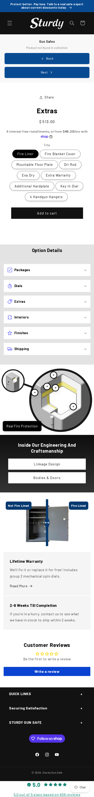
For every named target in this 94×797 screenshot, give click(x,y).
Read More (19, 586)
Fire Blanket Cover (60, 154)
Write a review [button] (47, 671)
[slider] (47, 522)
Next (44, 72)
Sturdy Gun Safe (52, 772)
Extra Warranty (58, 175)
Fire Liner (25, 154)
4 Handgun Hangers (46, 197)
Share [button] (49, 97)
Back (50, 58)
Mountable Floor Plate (34, 164)
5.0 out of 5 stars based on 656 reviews (47, 794)
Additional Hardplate (32, 186)
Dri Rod (70, 164)
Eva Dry (28, 175)
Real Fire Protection (22, 426)
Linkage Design (47, 464)
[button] (9, 23)
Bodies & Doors (47, 477)
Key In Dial (69, 186)
